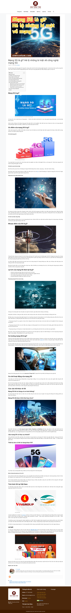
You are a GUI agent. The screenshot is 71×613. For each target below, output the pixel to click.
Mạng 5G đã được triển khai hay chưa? (17, 84)
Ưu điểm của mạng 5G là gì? (14, 75)
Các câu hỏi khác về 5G (13, 82)
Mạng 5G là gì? (12, 74)
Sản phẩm (32, 11)
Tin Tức (10, 580)
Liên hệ (44, 11)
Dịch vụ (38, 11)
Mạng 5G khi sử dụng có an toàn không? (17, 83)
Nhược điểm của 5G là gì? (14, 77)
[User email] (10, 577)
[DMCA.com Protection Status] (40, 600)
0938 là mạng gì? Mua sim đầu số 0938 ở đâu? (17, 582)
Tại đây (29, 598)
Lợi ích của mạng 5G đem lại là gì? (15, 78)
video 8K (42, 339)
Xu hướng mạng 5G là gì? (14, 79)
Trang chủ (19, 11)
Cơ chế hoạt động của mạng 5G (15, 81)
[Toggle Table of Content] (23, 73)
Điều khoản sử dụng (41, 595)
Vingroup (24, 514)
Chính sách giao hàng (41, 594)
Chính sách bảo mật (41, 592)
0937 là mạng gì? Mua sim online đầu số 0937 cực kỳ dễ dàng (20, 581)
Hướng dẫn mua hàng (41, 597)
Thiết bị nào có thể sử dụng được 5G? (17, 87)
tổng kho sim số (34, 529)
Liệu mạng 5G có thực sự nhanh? (16, 86)
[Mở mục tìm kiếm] (53, 11)
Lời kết (10, 89)
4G (37, 171)
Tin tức (49, 11)
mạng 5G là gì (23, 69)
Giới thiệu (26, 11)
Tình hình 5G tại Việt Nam (14, 88)
